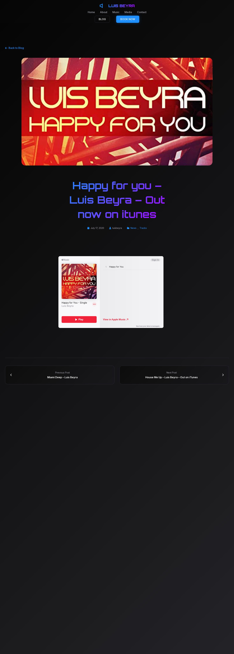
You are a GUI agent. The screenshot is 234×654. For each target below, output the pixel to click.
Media (128, 12)
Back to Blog (16, 47)
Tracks (143, 228)
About (103, 12)
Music (115, 12)
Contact (141, 12)
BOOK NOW (127, 19)
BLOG (102, 19)
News (133, 228)
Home (91, 12)
